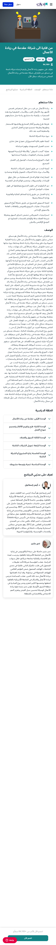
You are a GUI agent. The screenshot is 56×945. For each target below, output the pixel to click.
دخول (18, 4)
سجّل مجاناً (8, 4)
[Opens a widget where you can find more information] (10, 940)
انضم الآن (28, 938)
